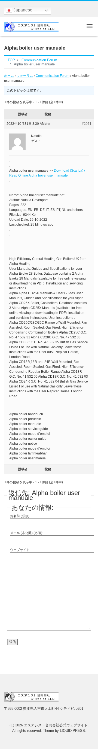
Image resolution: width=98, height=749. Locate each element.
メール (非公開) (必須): (26, 533)
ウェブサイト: (20, 550)
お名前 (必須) (19, 516)
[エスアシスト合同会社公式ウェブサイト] (31, 26)
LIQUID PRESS (72, 731)
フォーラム (25, 76)
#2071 (86, 124)
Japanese (22, 10)
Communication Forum (52, 76)
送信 (12, 642)
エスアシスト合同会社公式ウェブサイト (56, 725)
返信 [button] (47, 123)
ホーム (9, 76)
